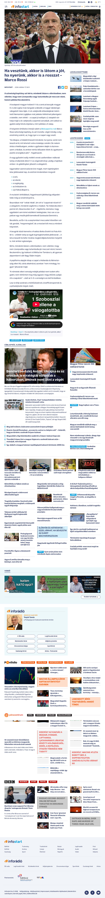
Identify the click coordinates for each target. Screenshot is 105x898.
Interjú (42, 849)
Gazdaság (8, 852)
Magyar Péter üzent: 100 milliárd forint (82, 365)
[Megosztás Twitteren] (62, 87)
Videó (77, 852)
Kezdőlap (14, 332)
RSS (24, 894)
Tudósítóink (43, 846)
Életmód (42, 852)
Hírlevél (95, 849)
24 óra (35, 6)
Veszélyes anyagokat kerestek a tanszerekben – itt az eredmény (39, 473)
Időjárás (95, 852)
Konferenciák (56, 662)
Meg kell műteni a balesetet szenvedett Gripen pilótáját (30, 427)
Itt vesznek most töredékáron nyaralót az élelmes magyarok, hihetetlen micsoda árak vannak (18, 742)
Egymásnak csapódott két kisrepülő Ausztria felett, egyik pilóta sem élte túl (19, 525)
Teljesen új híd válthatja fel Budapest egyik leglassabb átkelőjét (16, 514)
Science (53, 782)
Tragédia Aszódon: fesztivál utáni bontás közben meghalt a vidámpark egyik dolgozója (20, 503)
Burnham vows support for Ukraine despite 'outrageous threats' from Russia (19, 808)
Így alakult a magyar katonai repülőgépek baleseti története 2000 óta (35, 445)
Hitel (30, 715)
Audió (77, 849)
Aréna (98, 866)
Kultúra (24, 849)
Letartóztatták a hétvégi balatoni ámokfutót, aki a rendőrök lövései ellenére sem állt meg (84, 416)
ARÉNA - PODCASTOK (91, 6)
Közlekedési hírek (33, 866)
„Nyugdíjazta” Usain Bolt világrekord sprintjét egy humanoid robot (93, 518)
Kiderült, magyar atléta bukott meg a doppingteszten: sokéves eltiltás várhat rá (85, 758)
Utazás (51, 715)
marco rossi (39, 340)
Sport (21, 332)
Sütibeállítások (32, 894)
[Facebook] (92, 893)
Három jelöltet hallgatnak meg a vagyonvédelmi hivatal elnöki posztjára (50, 510)
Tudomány (25, 846)
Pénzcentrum (28, 662)
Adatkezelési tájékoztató (58, 891)
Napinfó (60, 852)
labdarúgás (15, 340)
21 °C (98, 2)
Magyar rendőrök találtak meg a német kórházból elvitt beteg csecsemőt (83, 427)
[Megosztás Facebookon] (59, 87)
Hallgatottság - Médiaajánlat (29, 891)
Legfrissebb (79, 846)
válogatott (27, 340)
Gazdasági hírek (88, 866)
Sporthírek (76, 866)
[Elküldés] (66, 87)
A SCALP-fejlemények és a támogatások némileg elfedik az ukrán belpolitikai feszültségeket (84, 486)
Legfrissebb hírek (19, 866)
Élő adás (21, 636)
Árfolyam (42, 662)
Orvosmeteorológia (62, 866)
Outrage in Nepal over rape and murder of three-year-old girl (84, 821)
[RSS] (87, 893)
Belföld (7, 846)
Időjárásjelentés (48, 866)
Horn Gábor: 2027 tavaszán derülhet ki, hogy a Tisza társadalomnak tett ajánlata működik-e (13, 475)
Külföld (7, 849)
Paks (49, 6)
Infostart (9, 87)
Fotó (94, 846)
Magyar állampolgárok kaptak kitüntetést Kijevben (52, 682)
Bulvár (60, 846)
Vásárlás (40, 715)
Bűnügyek (61, 849)
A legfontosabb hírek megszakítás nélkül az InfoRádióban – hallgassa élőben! (87, 474)
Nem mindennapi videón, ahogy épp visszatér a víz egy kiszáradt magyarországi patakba (85, 438)
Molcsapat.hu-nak (48, 129)
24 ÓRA (87, 138)
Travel (43, 782)
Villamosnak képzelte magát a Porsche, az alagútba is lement (83, 497)
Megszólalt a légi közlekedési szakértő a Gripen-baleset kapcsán (33, 436)
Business (23, 782)
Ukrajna (43, 6)
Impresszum (45, 891)
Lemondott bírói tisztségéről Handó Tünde (83, 702)
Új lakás (69, 662)
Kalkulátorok (64, 715)
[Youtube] (98, 893)
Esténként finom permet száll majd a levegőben (63, 472)
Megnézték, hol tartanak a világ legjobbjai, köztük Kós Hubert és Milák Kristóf (50, 486)
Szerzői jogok (17, 894)
